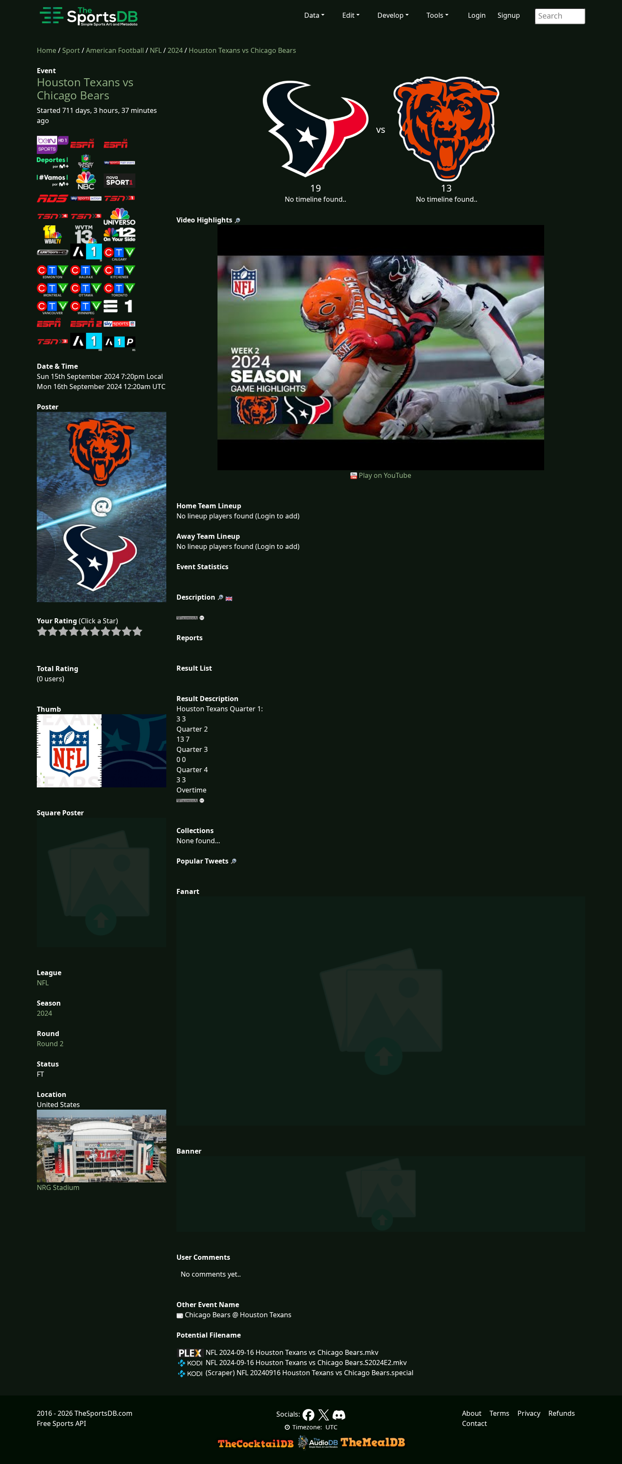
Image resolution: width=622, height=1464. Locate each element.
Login (477, 15)
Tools (435, 15)
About (472, 1413)
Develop (390, 15)
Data (311, 15)
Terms (499, 1413)
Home (46, 50)
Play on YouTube (385, 475)
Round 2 (50, 1043)
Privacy (528, 1413)
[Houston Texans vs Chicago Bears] (381, 346)
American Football (115, 50)
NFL (156, 50)
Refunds (561, 1413)
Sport (71, 50)
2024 (175, 50)
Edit (348, 15)
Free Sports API (61, 1423)
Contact (474, 1423)
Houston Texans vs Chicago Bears (242, 50)
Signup (509, 15)
